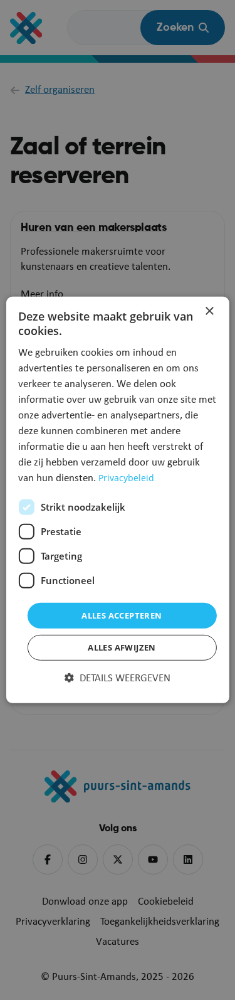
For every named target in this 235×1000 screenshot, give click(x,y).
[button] (117, 679)
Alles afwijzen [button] (122, 647)
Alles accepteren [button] (121, 615)
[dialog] (117, 500)
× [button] (209, 311)
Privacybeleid (126, 478)
